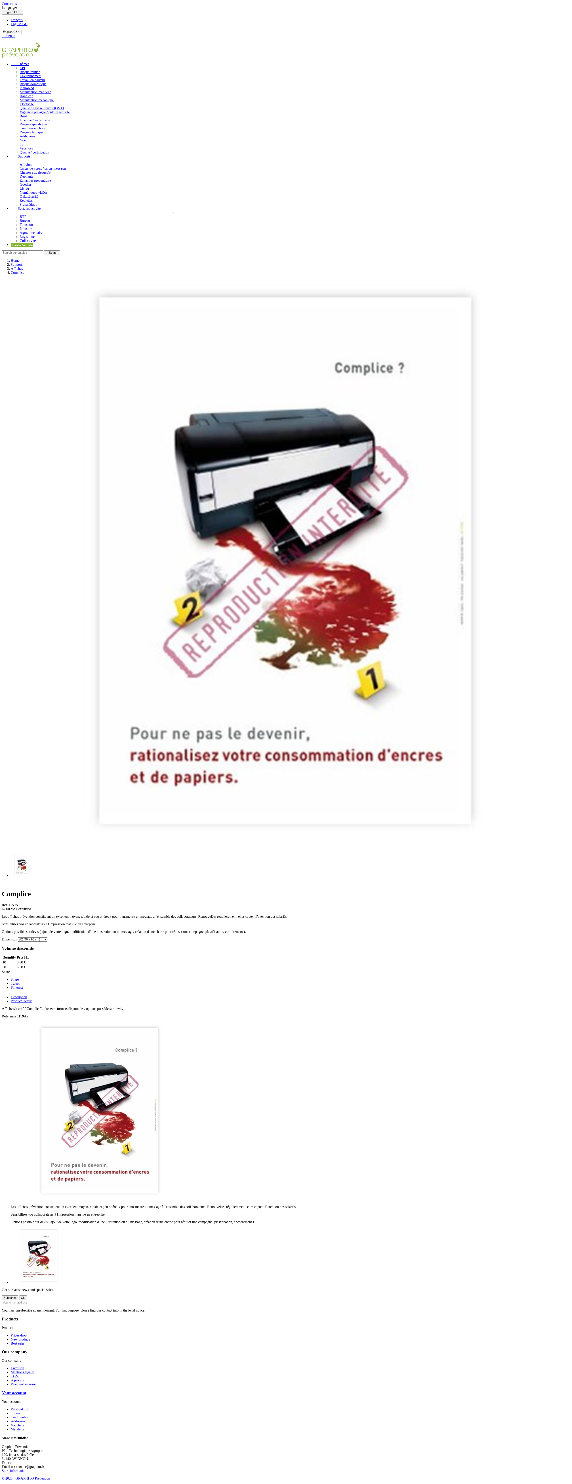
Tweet (15, 983)
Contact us (9, 4)
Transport (26, 224)
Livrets (24, 188)
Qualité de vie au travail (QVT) (42, 108)
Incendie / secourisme (35, 120)
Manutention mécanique (37, 100)
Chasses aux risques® (35, 172)
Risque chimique (31, 132)
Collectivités (28, 241)
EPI (22, 68)
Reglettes (26, 200)
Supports (20, 156)
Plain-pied (27, 88)
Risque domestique (33, 84)
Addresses (18, 1421)
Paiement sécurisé (23, 1384)
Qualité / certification (34, 152)
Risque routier (30, 72)
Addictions (27, 136)
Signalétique (28, 204)
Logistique (27, 237)
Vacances (26, 148)
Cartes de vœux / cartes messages (43, 168)
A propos (17, 1380)
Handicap (26, 96)
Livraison (17, 1368)
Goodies (26, 184)
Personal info (20, 1409)
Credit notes (19, 1417)
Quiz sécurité (29, 196)
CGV (15, 1376)
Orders (15, 1413)
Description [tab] (19, 997)
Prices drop (19, 1335)
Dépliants (26, 176)
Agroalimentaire (31, 233)
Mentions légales (22, 1372)
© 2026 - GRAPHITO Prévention (26, 1478)
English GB (19, 24)
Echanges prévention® (36, 180)
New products (21, 1339)
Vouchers (17, 1425)
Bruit (23, 116)
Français (17, 20)
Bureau (25, 220)
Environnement (30, 76)
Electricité (27, 104)
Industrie (26, 228)
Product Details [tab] (21, 1001)
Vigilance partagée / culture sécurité (45, 112)
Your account (14, 1393)
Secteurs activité (26, 208)
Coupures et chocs (33, 128)
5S (21, 144)
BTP (23, 216)
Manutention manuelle (35, 92)
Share (15, 979)
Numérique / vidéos (33, 192)
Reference (9, 1016)
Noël (23, 140)
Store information (14, 1471)
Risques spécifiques (33, 124)
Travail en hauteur (32, 80)
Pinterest (17, 987)
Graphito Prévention (22, 245)
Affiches (26, 164)
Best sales (18, 1343)
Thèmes (20, 64)
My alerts (17, 1429)
